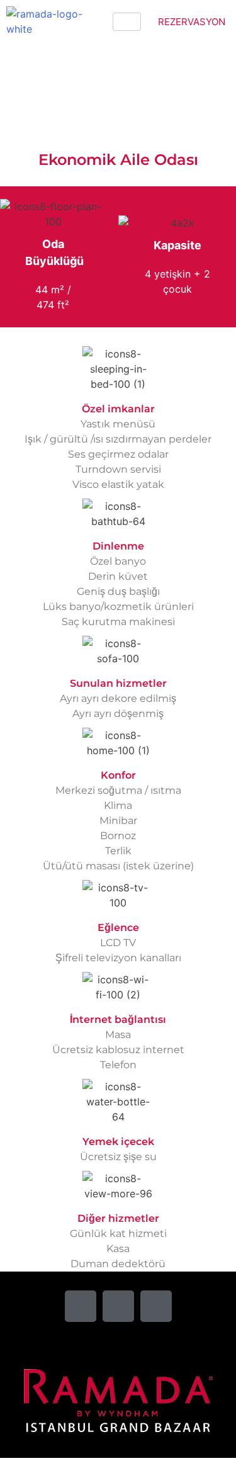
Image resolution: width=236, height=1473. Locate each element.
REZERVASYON (191, 22)
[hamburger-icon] (127, 22)
